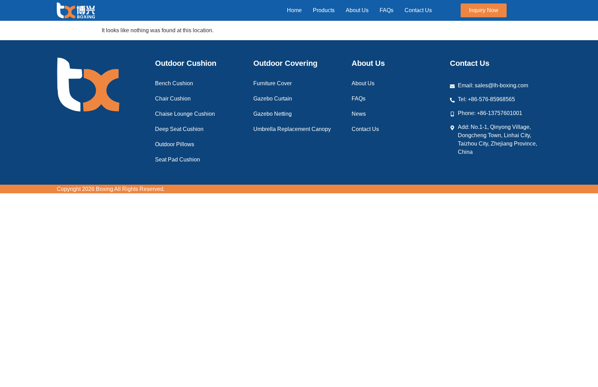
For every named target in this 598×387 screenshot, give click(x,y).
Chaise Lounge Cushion (185, 114)
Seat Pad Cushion (177, 159)
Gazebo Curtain (272, 99)
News (359, 114)
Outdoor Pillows (174, 144)
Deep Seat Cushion (179, 129)
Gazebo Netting (272, 114)
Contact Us (365, 129)
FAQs (358, 99)
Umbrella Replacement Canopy (292, 129)
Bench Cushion (174, 83)
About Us (363, 83)
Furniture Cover (272, 83)
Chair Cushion (173, 99)
